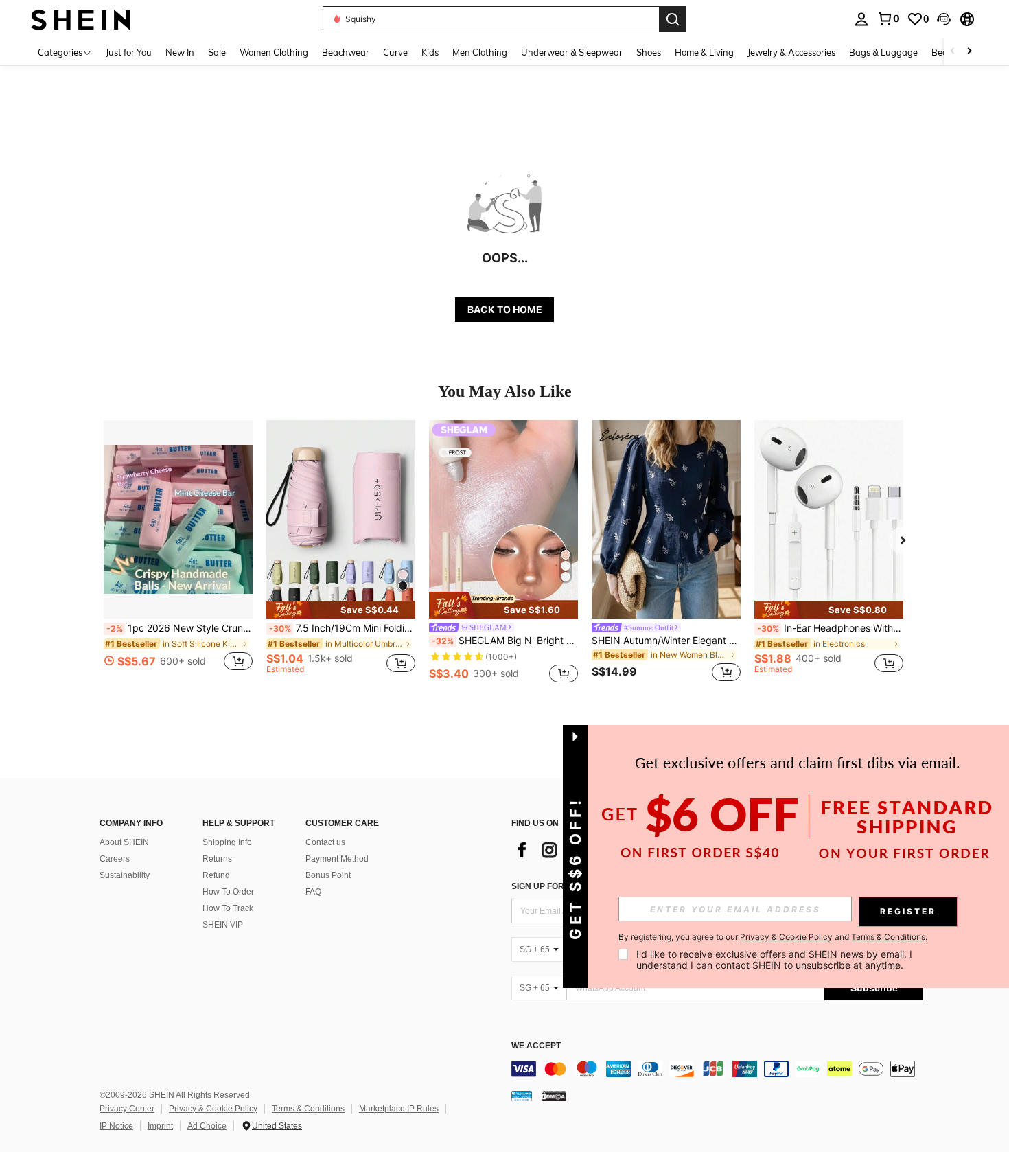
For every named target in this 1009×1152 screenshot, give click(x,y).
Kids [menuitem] (430, 52)
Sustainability (125, 875)
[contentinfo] (717, 1069)
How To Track (227, 908)
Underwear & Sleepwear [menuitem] (572, 52)
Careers (115, 859)
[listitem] (178, 553)
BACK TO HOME (504, 309)
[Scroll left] (953, 51)
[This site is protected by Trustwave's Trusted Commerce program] (521, 1096)
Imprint (160, 1126)
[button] (944, 19)
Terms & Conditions (308, 1109)
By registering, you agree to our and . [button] (772, 937)
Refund (216, 875)
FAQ (313, 892)
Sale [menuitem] (217, 52)
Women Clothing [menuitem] (274, 52)
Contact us (325, 842)
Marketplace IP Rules (399, 1109)
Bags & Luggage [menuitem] (883, 52)
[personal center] (861, 19)
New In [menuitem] (179, 52)
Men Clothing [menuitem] (479, 52)
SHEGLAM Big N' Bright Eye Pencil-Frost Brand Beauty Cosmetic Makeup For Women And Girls (505, 640)
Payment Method (337, 859)
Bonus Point (328, 875)
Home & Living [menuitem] (704, 52)
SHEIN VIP (222, 925)
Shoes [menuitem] (648, 52)
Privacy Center (127, 1109)
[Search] (672, 19)
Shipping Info (227, 842)
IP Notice (116, 1126)
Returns (217, 859)
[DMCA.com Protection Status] (554, 1096)
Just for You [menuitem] (129, 52)
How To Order (228, 892)
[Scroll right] (969, 51)
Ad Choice (207, 1126)
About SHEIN (124, 842)
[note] (340, 610)
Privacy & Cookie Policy (213, 1109)
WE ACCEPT (536, 1045)
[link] (888, 18)
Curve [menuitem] (395, 52)
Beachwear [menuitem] (345, 52)
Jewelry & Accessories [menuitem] (791, 52)
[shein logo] (80, 19)
